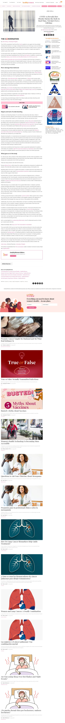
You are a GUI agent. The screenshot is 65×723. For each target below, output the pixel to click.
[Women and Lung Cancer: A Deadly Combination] (22, 599)
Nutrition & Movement (49, 31)
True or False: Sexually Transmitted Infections (19, 379)
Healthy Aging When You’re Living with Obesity (34, 106)
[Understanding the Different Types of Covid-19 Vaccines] (48, 62)
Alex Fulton (5, 480)
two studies (9, 87)
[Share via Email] (53, 35)
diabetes (29, 78)
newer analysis (38, 72)
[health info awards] (54, 117)
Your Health (5, 2)
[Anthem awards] (54, 102)
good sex (9, 6)
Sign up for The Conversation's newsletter (21, 224)
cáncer (2, 585)
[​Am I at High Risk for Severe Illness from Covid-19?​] (48, 51)
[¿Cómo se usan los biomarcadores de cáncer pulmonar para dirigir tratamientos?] (22, 564)
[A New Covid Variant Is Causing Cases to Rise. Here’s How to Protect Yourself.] (48, 57)
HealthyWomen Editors (46, 29)
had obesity (27, 55)
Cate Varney (5, 41)
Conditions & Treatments (50, 2)
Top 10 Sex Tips (52, 129)
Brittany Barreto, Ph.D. (7, 448)
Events (3, 6)
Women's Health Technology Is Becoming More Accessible (20, 442)
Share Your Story (52, 6)
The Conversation (20, 246)
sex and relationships (5, 346)
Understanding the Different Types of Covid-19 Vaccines (56, 62)
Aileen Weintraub (6, 717)
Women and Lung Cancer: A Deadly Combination (21, 611)
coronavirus (7, 281)
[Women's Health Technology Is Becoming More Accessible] (22, 429)
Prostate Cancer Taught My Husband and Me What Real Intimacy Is (21, 340)
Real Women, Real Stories (39, 2)
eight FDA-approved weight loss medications (23, 148)
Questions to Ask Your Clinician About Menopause (21, 476)
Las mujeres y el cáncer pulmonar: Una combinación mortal (16, 643)
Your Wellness (11, 2)
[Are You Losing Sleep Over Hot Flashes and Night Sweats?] (22, 664)
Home (48, 11)
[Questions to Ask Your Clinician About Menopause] (22, 464)
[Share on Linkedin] (51, 35)
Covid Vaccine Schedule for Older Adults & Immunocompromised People (55, 41)
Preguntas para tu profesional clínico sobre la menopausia (19, 509)
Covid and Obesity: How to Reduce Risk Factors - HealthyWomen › (15, 276)
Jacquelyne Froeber (6, 383)
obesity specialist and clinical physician (13, 59)
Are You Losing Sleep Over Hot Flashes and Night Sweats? (21, 677)
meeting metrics (11, 232)
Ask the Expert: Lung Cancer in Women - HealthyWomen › (13, 278)
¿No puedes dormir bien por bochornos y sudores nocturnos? (21, 711)
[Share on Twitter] (47, 35)
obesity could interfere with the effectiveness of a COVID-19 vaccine (21, 56)
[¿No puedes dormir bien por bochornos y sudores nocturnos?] (22, 698)
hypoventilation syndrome (23, 171)
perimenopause (4, 684)
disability (3, 450)
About (57, 2)
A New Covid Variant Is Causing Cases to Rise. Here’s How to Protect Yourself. (55, 57)
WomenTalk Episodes (36, 6)
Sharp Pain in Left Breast (50, 128)
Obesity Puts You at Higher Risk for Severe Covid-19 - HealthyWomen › (16, 273)
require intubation (20, 95)
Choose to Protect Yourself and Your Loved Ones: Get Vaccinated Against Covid (56, 67)
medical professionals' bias (31, 122)
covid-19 (51, 11)
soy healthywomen (26, 6)
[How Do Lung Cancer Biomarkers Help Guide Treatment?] (22, 529)
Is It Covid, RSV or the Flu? (14, 106)
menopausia (3, 516)
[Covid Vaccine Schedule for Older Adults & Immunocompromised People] (48, 41)
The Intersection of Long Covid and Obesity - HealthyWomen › (14, 271)
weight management (16, 281)
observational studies (13, 78)
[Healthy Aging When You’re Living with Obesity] (25, 106)
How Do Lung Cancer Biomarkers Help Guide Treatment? (19, 542)
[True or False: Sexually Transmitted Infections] (22, 363)
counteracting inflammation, (18, 220)
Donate (59, 6)
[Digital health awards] (54, 76)
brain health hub (16, 6)
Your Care (18, 2)
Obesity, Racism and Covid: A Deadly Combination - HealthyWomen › (15, 274)
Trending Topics (49, 127)
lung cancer (3, 550)
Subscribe (44, 6)
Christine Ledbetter (6, 345)
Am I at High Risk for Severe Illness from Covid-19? (56, 51)
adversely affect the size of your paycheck (24, 124)
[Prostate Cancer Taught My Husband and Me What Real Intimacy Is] (22, 326)
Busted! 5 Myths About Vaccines (13, 411)
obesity (20, 44)
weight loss (22, 281)
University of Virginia (12, 41)
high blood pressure (26, 125)
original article (6, 248)
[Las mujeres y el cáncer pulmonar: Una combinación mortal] (22, 629)
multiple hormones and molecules (13, 180)
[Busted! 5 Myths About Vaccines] (22, 398)
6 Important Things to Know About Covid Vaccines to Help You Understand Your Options (56, 46)
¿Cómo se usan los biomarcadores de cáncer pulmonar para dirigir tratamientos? (19, 577)
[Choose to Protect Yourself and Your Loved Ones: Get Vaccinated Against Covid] (48, 67)
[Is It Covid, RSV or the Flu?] (5, 106)
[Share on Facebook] (44, 35)
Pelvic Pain (59, 130)
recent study (30, 209)
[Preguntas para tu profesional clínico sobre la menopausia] (22, 495)
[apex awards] (54, 88)
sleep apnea (31, 120)
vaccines (3, 416)
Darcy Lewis (5, 549)
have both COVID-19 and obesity (8, 89)
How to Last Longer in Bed (53, 133)
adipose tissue (7, 165)
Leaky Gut (57, 129)
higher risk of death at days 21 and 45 (27, 89)
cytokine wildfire (25, 195)
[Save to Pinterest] (49, 35)
